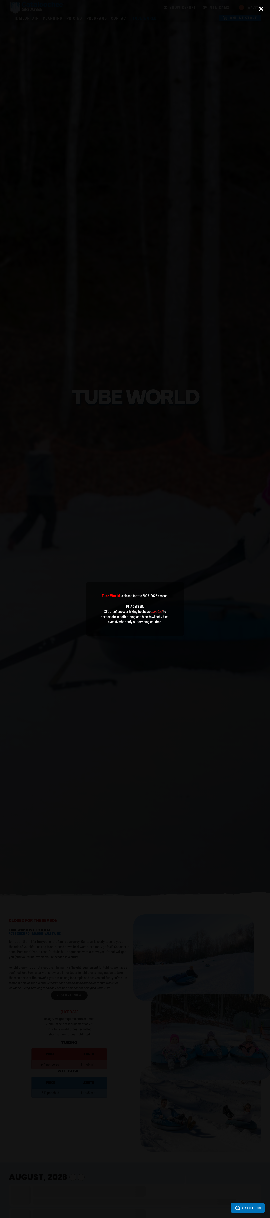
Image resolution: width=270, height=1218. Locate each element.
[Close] (261, 9)
